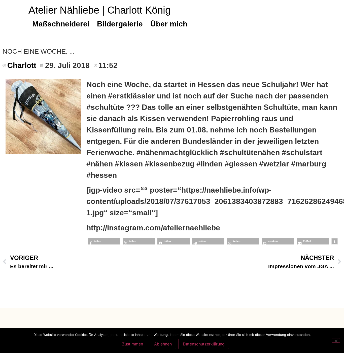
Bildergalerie (120, 24)
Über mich (168, 24)
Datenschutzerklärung (204, 343)
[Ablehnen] (336, 340)
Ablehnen (163, 343)
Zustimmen (132, 343)
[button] (104, 241)
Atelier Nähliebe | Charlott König (99, 10)
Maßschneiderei (60, 24)
